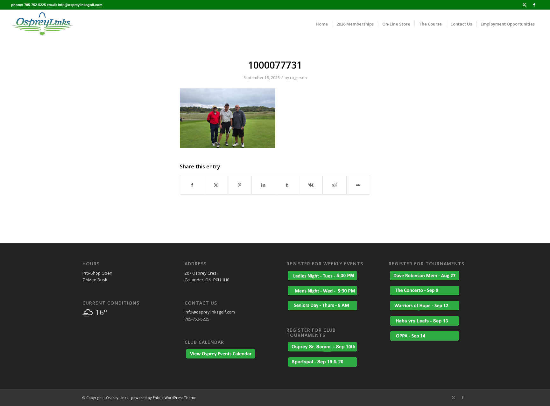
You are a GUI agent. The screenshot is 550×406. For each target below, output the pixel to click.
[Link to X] (524, 5)
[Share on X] (216, 185)
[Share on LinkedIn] (263, 185)
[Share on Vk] (311, 185)
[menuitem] (322, 24)
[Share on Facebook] (192, 185)
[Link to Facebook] (534, 5)
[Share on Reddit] (334, 185)
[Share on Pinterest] (239, 185)
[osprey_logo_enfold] (42, 24)
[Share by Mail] (358, 185)
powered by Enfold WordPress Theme (163, 397)
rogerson (298, 77)
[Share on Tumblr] (287, 185)
